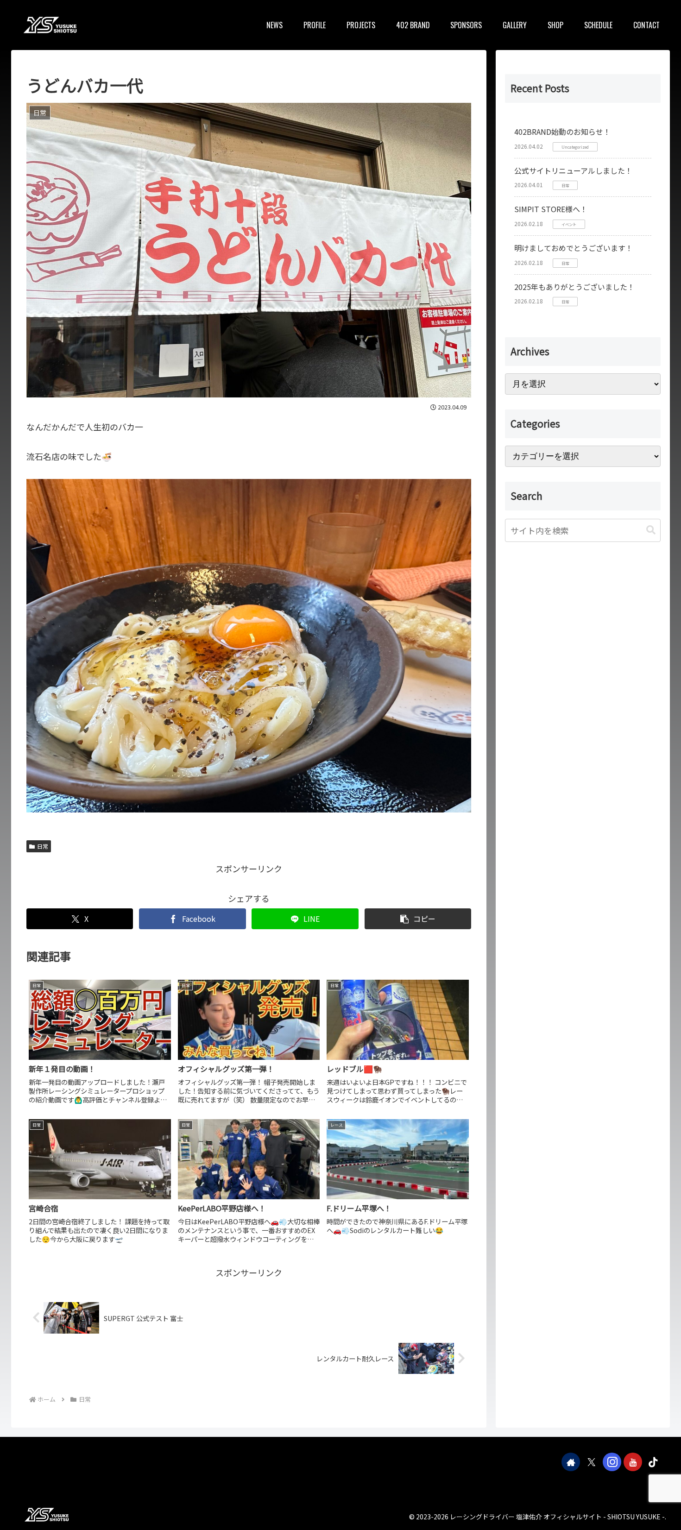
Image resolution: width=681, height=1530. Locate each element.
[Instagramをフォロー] (612, 1462)
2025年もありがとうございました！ (574, 286)
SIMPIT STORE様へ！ (550, 208)
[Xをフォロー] (591, 1462)
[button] (418, 918)
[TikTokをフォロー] (653, 1462)
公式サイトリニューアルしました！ (573, 170)
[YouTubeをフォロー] (633, 1462)
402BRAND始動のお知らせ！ (562, 131)
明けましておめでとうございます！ (573, 247)
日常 (42, 846)
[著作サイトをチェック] (570, 1462)
